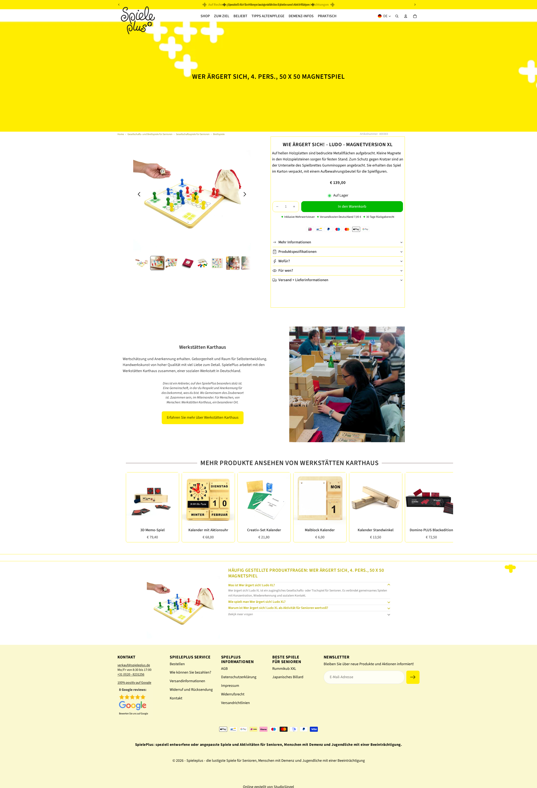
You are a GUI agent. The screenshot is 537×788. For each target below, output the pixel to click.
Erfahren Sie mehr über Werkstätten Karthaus (203, 417)
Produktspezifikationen (297, 251)
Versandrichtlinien (235, 702)
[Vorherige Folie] (119, 4)
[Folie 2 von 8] (157, 263)
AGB (224, 668)
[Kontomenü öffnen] (405, 16)
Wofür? (284, 261)
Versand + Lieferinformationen (303, 280)
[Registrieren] (413, 677)
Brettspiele (219, 134)
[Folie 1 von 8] (142, 263)
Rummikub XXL (284, 668)
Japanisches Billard (287, 677)
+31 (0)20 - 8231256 (130, 674)
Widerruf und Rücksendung (191, 689)
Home (120, 134)
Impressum (230, 685)
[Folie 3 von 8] (172, 263)
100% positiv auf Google (134, 682)
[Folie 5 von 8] (202, 263)
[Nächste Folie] (415, 4)
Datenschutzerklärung (238, 677)
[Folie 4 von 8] (187, 263)
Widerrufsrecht (232, 694)
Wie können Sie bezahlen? (190, 672)
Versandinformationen (187, 681)
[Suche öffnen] (396, 16)
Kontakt (176, 698)
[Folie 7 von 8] (233, 263)
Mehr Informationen (294, 242)
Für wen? (285, 270)
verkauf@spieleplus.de (133, 665)
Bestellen (177, 664)
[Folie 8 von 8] (248, 263)
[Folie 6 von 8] (217, 263)
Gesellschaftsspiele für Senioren (193, 134)
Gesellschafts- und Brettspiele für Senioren (150, 134)
